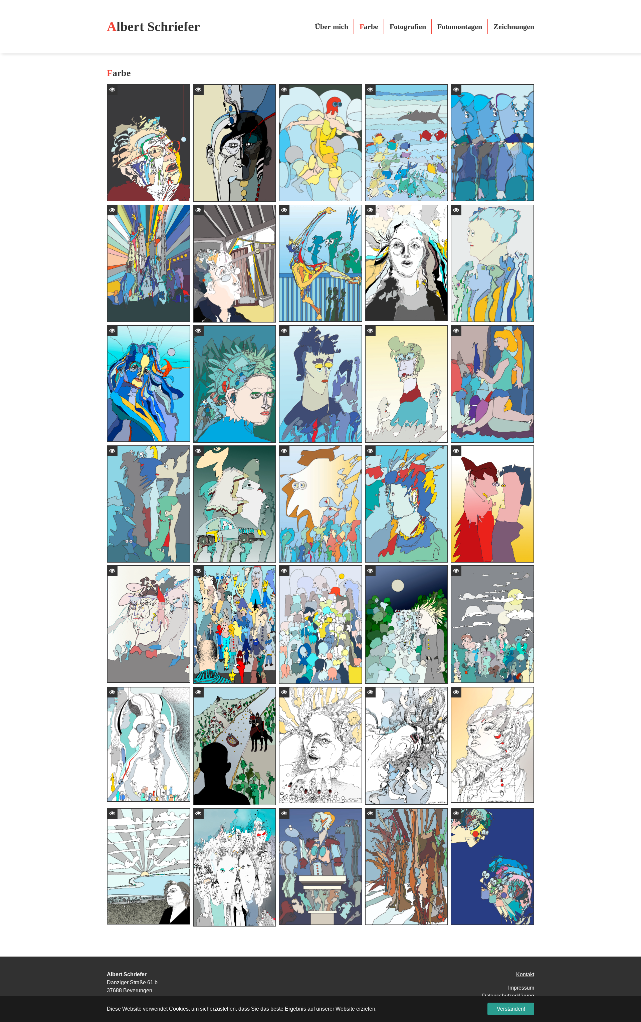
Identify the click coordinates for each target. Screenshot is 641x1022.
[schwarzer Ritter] (234, 746)
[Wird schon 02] (320, 383)
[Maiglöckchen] (320, 624)
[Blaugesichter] (492, 142)
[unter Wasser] (148, 504)
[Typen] (234, 624)
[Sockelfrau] (320, 866)
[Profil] (492, 866)
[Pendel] (148, 142)
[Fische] (406, 142)
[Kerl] (234, 143)
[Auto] (234, 504)
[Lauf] (492, 383)
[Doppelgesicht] (148, 744)
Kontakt (525, 974)
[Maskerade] (234, 383)
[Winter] (148, 866)
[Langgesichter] (234, 867)
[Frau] (148, 383)
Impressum (521, 988)
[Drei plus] (148, 623)
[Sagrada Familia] (148, 263)
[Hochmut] (492, 745)
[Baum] (406, 866)
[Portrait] (406, 504)
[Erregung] (406, 746)
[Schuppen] (234, 264)
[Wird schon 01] (492, 263)
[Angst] (406, 624)
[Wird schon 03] (406, 383)
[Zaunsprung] (320, 263)
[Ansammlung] (320, 504)
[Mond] (492, 624)
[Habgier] (320, 745)
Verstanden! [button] (511, 1009)
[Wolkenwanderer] (320, 142)
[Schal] (406, 263)
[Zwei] (492, 504)
